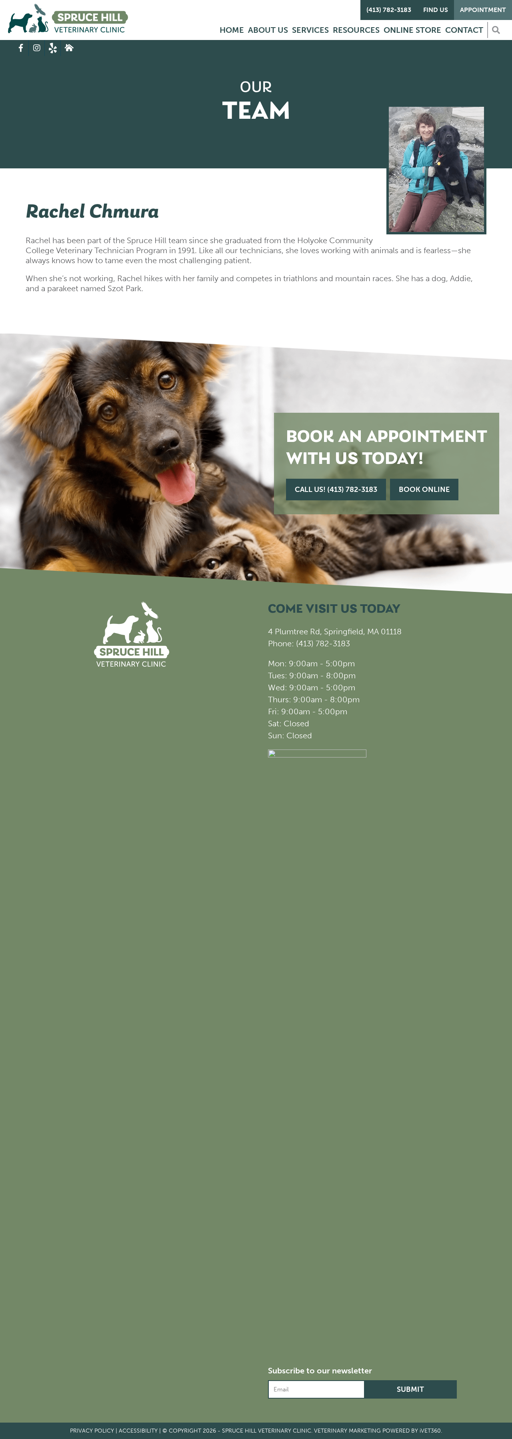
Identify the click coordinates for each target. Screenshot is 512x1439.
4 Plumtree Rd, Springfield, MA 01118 (335, 631)
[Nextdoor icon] (69, 48)
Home (232, 30)
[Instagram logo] (37, 48)
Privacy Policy (92, 1430)
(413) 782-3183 (388, 10)
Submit (410, 1389)
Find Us (435, 10)
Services (310, 30)
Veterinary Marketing (347, 1430)
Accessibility (138, 1430)
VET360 (430, 1430)
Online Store (412, 30)
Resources (356, 30)
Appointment (483, 10)
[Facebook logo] (21, 48)
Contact (464, 30)
